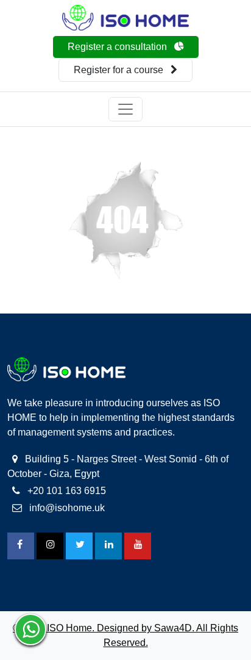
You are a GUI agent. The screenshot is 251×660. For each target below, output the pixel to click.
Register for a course (120, 70)
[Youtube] (137, 546)
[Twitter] (79, 546)
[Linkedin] (108, 546)
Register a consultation (118, 46)
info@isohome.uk (66, 508)
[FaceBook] (20, 546)
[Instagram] (50, 546)
